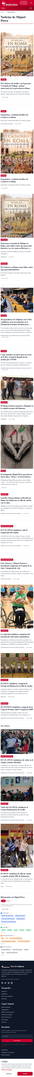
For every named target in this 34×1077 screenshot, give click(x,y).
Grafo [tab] (8, 901)
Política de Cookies (6, 1014)
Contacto (4, 1022)
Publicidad (4, 1050)
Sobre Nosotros (5, 1007)
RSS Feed (4, 999)
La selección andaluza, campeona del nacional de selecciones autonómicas (15, 635)
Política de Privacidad (7, 1012)
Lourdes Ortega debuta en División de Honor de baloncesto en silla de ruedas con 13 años (16, 500)
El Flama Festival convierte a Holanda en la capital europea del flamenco (17, 407)
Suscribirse (17, 1040)
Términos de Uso (6, 1017)
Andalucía (4, 994)
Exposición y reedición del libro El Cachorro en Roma (14, 116)
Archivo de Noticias (7, 996)
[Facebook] (2, 983)
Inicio (2, 12)
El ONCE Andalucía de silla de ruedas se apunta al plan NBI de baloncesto (16, 874)
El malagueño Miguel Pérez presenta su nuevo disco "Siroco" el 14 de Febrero (16, 475)
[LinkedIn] (12, 983)
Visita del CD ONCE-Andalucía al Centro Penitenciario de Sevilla (14, 808)
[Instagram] (8, 983)
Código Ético (5, 1010)
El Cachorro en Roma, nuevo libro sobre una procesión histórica (17, 268)
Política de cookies (6, 1069)
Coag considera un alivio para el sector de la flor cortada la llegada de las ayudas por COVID (16, 357)
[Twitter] (5, 983)
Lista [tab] (3, 901)
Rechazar (9, 1074)
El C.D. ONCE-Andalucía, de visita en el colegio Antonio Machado (17, 761)
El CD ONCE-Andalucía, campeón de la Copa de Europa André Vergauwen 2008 (17, 708)
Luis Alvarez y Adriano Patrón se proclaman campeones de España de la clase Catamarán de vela (16, 565)
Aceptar (25, 1074)
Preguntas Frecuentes (7, 1052)
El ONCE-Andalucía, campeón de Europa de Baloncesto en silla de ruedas (16, 684)
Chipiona (4, 991)
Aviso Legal (4, 1019)
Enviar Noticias (5, 1055)
